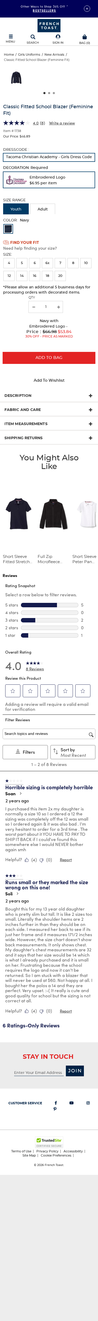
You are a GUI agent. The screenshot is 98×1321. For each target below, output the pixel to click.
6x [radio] (47, 263)
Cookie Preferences (56, 1155)
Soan (10, 793)
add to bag (49, 358)
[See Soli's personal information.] (17, 893)
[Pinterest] (55, 1110)
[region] (49, 79)
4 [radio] (9, 263)
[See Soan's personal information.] (20, 793)
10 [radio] (86, 263)
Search (33, 42)
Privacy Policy (47, 1151)
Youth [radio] (15, 209)
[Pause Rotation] (87, 8)
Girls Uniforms (29, 54)
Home (9, 54)
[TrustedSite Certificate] (49, 1142)
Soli (9, 893)
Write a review (62, 122)
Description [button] (17, 396)
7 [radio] (60, 263)
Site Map (29, 1155)
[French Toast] (48, 25)
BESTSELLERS (44, 10)
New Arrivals (54, 54)
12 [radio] (9, 276)
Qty (31, 297)
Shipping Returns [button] (23, 438)
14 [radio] (22, 276)
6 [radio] (35, 263)
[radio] (49, 157)
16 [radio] (34, 276)
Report (66, 859)
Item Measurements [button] (26, 424)
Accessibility (73, 1151)
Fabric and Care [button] (22, 410)
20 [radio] (60, 276)
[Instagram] (88, 1104)
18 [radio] (47, 276)
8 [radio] (73, 263)
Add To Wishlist (49, 380)
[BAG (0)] (84, 36)
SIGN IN (58, 42)
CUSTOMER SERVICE (25, 1103)
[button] (58, 39)
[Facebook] (56, 1104)
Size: (7, 254)
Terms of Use (21, 1151)
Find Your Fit (24, 242)
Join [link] (75, 1071)
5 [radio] (22, 263)
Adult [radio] (43, 209)
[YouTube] (72, 1104)
